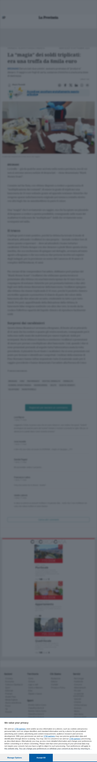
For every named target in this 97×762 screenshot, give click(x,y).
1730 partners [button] (20, 729)
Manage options (14, 758)
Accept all (41, 758)
